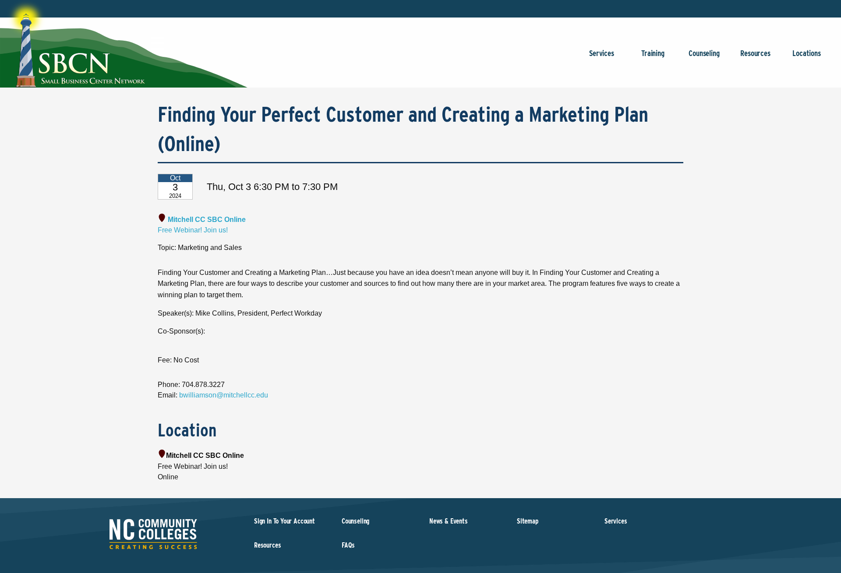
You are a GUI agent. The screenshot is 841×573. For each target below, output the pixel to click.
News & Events (448, 521)
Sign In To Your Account (284, 521)
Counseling (704, 53)
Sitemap (527, 521)
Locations (806, 53)
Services (601, 53)
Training (652, 53)
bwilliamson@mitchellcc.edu (223, 395)
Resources (755, 53)
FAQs (348, 545)
